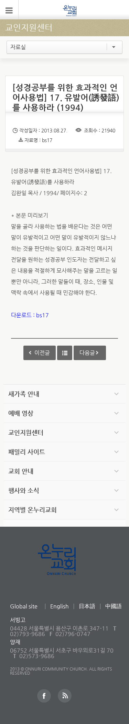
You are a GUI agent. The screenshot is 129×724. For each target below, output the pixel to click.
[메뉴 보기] (9, 9)
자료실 (18, 47)
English (59, 606)
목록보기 (64, 353)
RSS (65, 696)
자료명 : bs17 (38, 140)
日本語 (87, 606)
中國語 (113, 606)
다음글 (87, 352)
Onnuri (64, 567)
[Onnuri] (69, 10)
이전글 (42, 352)
